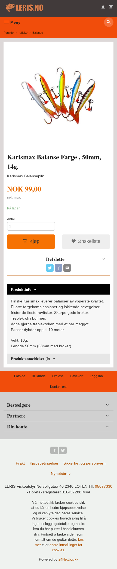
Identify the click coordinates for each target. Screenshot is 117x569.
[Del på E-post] (67, 268)
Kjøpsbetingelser (44, 463)
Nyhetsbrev (60, 473)
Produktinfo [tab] (21, 289)
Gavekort (76, 376)
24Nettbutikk (68, 559)
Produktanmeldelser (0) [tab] (30, 358)
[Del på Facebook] (58, 268)
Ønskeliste (88, 241)
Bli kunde (39, 376)
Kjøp (34, 241)
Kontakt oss (58, 387)
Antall (11, 219)
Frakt (20, 463)
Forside (9, 32)
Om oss (57, 376)
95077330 (103, 486)
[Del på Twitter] (50, 268)
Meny (14, 22)
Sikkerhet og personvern (84, 463)
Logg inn (96, 376)
